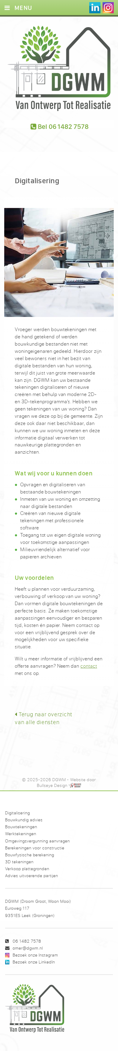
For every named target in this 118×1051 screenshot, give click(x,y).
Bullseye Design (52, 785)
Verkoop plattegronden (27, 868)
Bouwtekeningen (21, 826)
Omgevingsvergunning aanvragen (37, 841)
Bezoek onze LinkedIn (34, 962)
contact (88, 666)
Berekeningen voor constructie (34, 848)
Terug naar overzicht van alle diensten (43, 718)
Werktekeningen (20, 833)
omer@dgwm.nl (28, 948)
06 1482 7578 (27, 941)
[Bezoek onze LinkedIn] (94, 7)
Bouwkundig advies (24, 820)
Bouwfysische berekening (29, 855)
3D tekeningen (19, 861)
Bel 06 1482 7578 (63, 125)
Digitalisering (17, 813)
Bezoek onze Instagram (35, 955)
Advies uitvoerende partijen (31, 875)
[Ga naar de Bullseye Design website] (75, 785)
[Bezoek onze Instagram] (108, 7)
